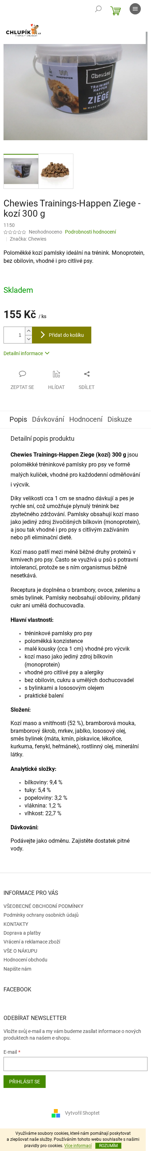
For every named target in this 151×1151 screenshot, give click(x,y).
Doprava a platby (22, 933)
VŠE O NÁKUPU (20, 951)
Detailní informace (23, 353)
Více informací (78, 1145)
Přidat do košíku (66, 335)
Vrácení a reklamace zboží (32, 942)
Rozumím (108, 1145)
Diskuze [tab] (119, 419)
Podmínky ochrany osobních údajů (41, 915)
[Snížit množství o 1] (28, 339)
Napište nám (17, 969)
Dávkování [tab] (48, 419)
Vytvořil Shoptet (82, 1113)
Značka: (28, 239)
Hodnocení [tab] (86, 419)
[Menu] (135, 9)
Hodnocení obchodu (25, 960)
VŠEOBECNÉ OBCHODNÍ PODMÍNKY (43, 906)
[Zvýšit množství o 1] (28, 331)
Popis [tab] (18, 419)
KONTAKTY (16, 924)
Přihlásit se (24, 1081)
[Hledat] (98, 9)
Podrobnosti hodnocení (90, 232)
